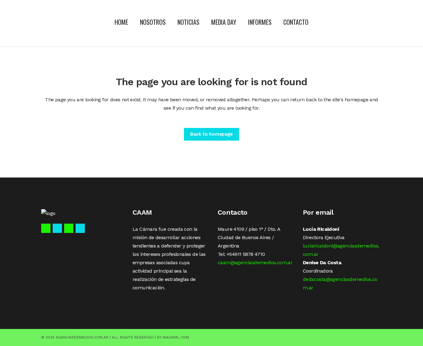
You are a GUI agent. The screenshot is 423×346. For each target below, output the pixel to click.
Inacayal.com (176, 337)
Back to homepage (211, 134)
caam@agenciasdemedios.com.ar (255, 262)
